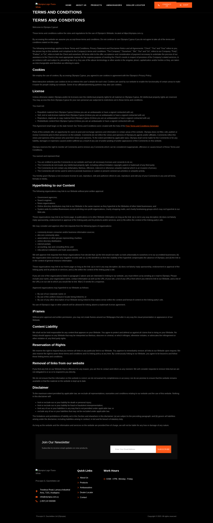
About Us (81, 5)
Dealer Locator (135, 5)
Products (96, 5)
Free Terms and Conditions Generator (142, 126)
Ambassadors (114, 5)
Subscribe (164, 449)
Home (68, 5)
